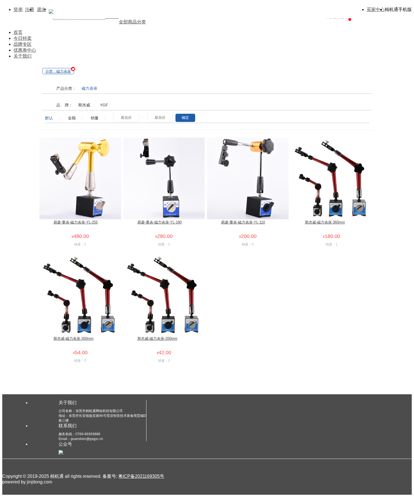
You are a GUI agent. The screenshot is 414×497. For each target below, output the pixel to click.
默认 (49, 118)
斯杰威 (84, 105)
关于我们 (23, 56)
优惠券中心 (25, 50)
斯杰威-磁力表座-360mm (325, 222)
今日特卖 (23, 38)
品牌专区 (23, 44)
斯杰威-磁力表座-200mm (157, 338)
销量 (95, 118)
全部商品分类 (132, 21)
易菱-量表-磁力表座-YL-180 (159, 222)
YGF (104, 105)
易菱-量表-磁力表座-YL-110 (243, 222)
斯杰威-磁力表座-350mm (74, 338)
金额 (72, 118)
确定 (185, 117)
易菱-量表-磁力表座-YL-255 (76, 222)
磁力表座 (89, 88)
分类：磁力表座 (58, 71)
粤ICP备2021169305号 (141, 476)
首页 (18, 32)
